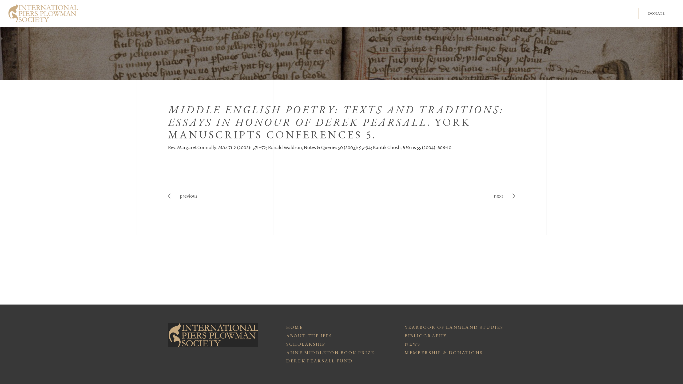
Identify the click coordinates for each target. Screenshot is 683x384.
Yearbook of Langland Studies (454, 327)
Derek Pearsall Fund (319, 361)
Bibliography (426, 336)
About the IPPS (309, 336)
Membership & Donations (444, 352)
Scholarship (305, 344)
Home (294, 327)
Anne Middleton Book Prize (330, 352)
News (412, 344)
